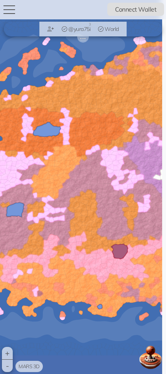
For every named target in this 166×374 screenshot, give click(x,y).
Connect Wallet (135, 9)
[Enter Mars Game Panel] (150, 357)
